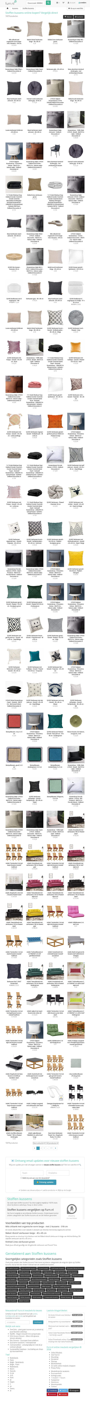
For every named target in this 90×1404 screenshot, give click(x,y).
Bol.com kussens (39, 1290)
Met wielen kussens (13, 1268)
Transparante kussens (51, 1297)
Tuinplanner (55, 1380)
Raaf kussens (51, 1290)
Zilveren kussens (23, 1279)
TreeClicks (13, 1329)
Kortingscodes (56, 1376)
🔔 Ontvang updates (45, 1182)
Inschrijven (38, 1322)
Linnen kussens (62, 1290)
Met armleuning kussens (39, 1279)
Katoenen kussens (33, 1286)
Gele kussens (23, 1283)
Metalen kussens (66, 1297)
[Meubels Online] (7, 8)
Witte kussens (46, 1286)
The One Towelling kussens (61, 1286)
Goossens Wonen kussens (75, 1268)
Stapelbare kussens (48, 1283)
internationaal (31, 1343)
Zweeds (12, 1371)
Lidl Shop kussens (74, 1283)
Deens (12, 1388)
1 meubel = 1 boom (58, 1378)
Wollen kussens (25, 1297)
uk (11, 1386)
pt (10, 1380)
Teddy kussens (48, 1272)
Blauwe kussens (77, 1276)
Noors (12, 1369)
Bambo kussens (54, 1279)
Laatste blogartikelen (57, 1310)
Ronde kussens (60, 1272)
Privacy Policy (55, 1368)
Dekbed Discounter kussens (51, 1294)
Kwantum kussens (67, 1279)
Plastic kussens (11, 1294)
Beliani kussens (11, 1272)
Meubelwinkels (56, 1364)
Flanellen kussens (25, 1290)
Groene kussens (43, 1268)
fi (10, 1384)
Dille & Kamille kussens (28, 1268)
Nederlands (14, 1358)
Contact (54, 1386)
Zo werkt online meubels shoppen (63, 1366)
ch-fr (11, 1375)
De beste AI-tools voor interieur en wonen (65, 1316)
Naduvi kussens (25, 1276)
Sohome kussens (12, 1290)
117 (51, 1148)
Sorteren (79, 17)
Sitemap (54, 1361)
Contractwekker (15, 1345)
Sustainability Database (18, 1349)
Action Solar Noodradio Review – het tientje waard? (65, 1334)
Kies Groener (14, 1340)
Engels (12, 1382)
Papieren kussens (12, 1297)
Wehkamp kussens (51, 1276)
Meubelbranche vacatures (60, 1371)
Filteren (69, 17)
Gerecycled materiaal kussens (16, 1286)
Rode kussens (37, 1297)
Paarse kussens (11, 1283)
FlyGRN (12, 1334)
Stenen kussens (72, 1272)
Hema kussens (35, 1294)
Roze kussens (36, 1272)
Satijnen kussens (24, 1301)
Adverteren (55, 1382)
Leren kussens (61, 1283)
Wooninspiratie (56, 1384)
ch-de (12, 1373)
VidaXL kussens (35, 1283)
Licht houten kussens (57, 1268)
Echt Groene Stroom (17, 1336)
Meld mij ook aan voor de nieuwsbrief (35, 1178)
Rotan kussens (67, 1294)
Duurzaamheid (56, 1373)
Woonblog (54, 1357)
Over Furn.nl (55, 1355)
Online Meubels (56, 1353)
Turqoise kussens (12, 1276)
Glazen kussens (37, 1276)
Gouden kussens (24, 1272)
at (10, 1391)
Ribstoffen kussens (76, 1290)
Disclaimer (54, 1359)
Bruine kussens (11, 1301)
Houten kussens (65, 1276)
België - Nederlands (17, 1362)
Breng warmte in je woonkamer (65, 1322)
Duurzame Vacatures (17, 1343)
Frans (12, 1360)
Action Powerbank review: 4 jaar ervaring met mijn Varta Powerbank (65, 1340)
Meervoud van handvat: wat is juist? (65, 1327)
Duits (12, 1378)
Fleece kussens (78, 1297)
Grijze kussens (11, 1279)
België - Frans (14, 1364)
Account (72, 3)
